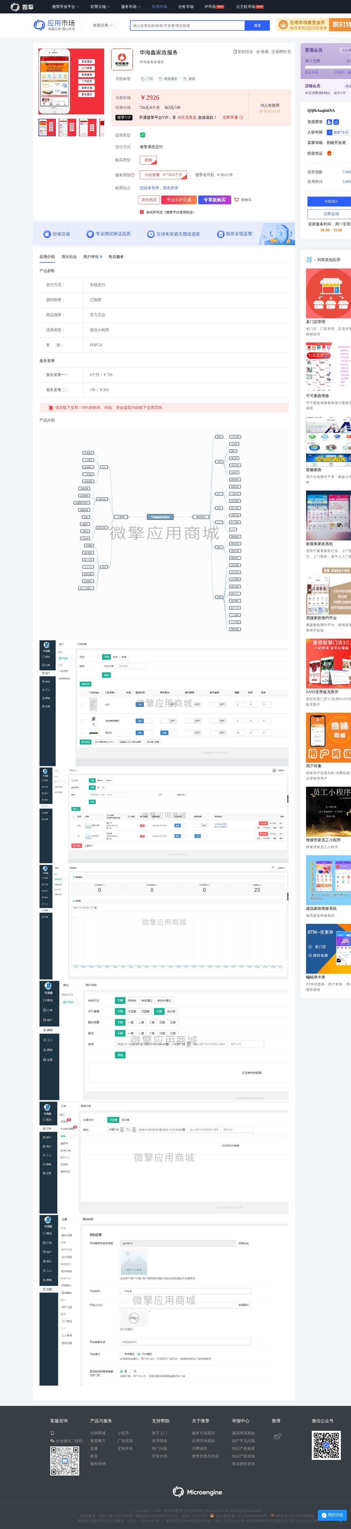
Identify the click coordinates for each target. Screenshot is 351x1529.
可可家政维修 (317, 396)
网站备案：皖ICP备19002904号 (106, 1516)
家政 (192, 79)
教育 (94, 1456)
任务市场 (186, 7)
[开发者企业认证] (336, 122)
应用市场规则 (203, 1441)
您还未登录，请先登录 (159, 188)
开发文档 (159, 1456)
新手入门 (159, 1433)
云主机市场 (245, 7)
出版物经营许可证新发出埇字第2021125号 (281, 1521)
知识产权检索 (243, 1448)
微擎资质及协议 (205, 1456)
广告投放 (125, 1441)
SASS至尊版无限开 (322, 692)
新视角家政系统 (319, 544)
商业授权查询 (243, 1464)
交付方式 (123, 147)
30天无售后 (187, 117)
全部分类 (101, 25)
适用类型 (123, 135)
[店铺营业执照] (329, 153)
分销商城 (98, 1433)
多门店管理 (315, 322)
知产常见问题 (243, 1441)
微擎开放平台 (64, 7)
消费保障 (199, 1448)
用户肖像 (313, 766)
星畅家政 (313, 470)
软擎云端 (98, 7)
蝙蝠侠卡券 (315, 977)
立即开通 (230, 117)
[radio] (148, 160)
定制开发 (125, 1448)
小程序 (123, 1433)
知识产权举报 (243, 1456)
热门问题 (159, 1448)
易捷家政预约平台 (321, 618)
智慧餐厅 (98, 1441)
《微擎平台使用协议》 (179, 212)
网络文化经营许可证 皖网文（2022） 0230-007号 (118, 1521)
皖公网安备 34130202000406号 (240, 1516)
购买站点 (123, 188)
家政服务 (170, 79)
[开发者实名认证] (329, 122)
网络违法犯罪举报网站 (294, 1516)
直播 (94, 1448)
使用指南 (159, 1441)
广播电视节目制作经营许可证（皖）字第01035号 (202, 1521)
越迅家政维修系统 (321, 909)
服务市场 (129, 7)
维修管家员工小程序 (323, 840)
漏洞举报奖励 (243, 1433)
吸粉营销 (98, 1464)
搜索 (257, 25)
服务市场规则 (203, 1433)
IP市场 (210, 7)
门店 (149, 79)
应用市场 (159, 7)
